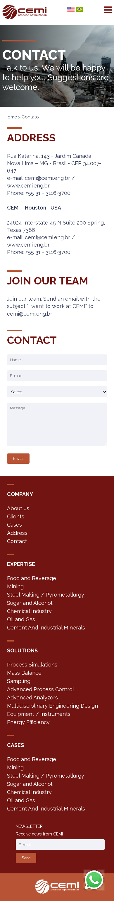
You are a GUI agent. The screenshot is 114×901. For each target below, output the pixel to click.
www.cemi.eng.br (28, 185)
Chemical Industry (29, 611)
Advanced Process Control (40, 689)
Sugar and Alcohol (29, 603)
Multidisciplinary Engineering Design (52, 706)
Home (11, 117)
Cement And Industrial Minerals (46, 627)
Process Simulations (32, 664)
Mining (15, 586)
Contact (17, 541)
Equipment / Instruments (38, 714)
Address (17, 533)
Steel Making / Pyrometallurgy (45, 595)
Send (26, 858)
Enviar (18, 458)
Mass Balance (24, 673)
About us (18, 508)
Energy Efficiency (28, 722)
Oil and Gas (21, 619)
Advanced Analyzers (32, 697)
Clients (15, 516)
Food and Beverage (31, 578)
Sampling (18, 681)
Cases (14, 525)
